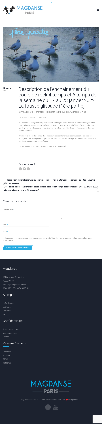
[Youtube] (55, 407)
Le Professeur (9, 303)
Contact (6, 337)
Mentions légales (10, 333)
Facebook (7, 352)
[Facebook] (48, 407)
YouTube (6, 355)
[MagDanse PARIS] (23, 10)
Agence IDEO (76, 400)
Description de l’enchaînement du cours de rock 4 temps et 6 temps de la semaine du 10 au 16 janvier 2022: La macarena (49, 181)
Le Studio (7, 307)
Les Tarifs (7, 311)
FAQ (4, 314)
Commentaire (8, 209)
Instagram (7, 363)
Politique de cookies (11, 329)
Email (5, 232)
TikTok (5, 359)
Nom (5, 225)
